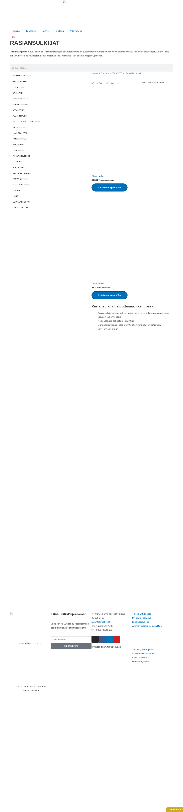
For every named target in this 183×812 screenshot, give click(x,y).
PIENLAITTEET (18, 150)
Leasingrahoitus (140, 621)
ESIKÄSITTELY (18, 87)
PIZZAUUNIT (18, 161)
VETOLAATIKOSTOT (21, 202)
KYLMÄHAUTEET (19, 127)
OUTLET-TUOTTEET (21, 207)
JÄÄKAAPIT (18, 93)
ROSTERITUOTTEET (21, 184)
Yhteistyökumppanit (143, 649)
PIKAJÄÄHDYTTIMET (21, 156)
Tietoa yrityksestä (141, 613)
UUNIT (15, 196)
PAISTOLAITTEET (20, 138)
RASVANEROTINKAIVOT (23, 173)
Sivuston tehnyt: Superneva (106, 646)
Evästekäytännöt (141, 661)
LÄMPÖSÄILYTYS (20, 133)
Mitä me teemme (141, 617)
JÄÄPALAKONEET (20, 98)
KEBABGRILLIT (18, 110)
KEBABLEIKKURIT (20, 116)
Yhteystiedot (76, 30)
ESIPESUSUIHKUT (20, 81)
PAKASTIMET (18, 144)
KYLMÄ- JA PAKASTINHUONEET (26, 121)
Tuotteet (31, 30)
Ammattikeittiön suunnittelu (147, 625)
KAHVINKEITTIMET (20, 104)
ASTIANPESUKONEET (22, 75)
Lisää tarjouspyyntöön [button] (109, 187)
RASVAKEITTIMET (20, 179)
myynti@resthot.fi (101, 621)
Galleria (60, 30)
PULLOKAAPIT (19, 167)
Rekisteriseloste (140, 657)
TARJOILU (17, 190)
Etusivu (16, 30)
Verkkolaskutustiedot (143, 653)
